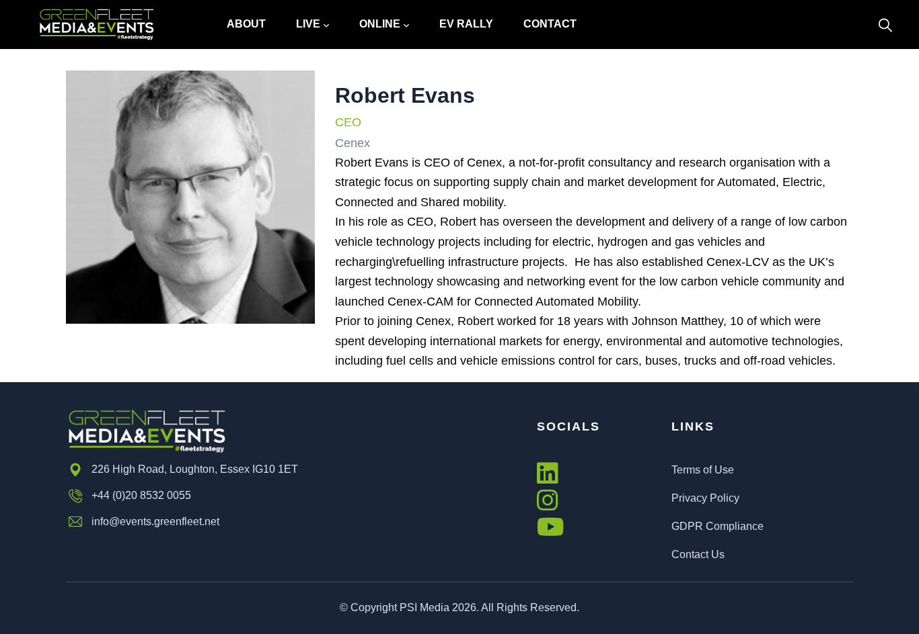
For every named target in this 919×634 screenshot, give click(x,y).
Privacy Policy (705, 498)
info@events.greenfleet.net (155, 521)
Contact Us (698, 554)
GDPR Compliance (717, 526)
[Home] (96, 24)
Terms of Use (702, 470)
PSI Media (424, 607)
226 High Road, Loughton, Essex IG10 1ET (194, 469)
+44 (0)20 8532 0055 (141, 495)
